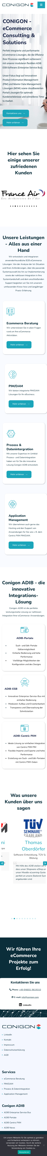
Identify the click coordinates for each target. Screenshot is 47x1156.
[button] (10, 206)
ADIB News (9, 1127)
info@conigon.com (30, 997)
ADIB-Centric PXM (24, 736)
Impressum (9, 1044)
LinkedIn (8, 1034)
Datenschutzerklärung (14, 1050)
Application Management (16, 1094)
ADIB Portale (10, 1117)
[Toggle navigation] (41, 5)
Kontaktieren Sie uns (25, 982)
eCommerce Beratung (14, 1078)
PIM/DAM (8, 1083)
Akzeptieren (24, 1152)
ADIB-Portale (24, 638)
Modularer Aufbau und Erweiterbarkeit (26, 703)
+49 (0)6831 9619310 (30, 989)
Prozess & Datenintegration (17, 1088)
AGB (6, 1055)
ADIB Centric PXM (12, 1122)
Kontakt (7, 1039)
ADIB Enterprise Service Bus (17, 1112)
